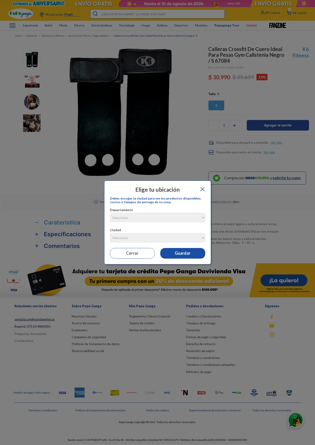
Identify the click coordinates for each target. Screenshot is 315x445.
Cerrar (132, 253)
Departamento (121, 210)
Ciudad (115, 230)
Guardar (182, 253)
